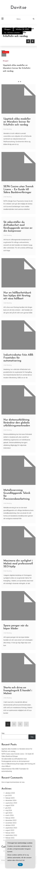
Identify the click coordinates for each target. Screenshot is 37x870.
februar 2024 (9, 818)
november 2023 (10, 823)
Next (33, 41)
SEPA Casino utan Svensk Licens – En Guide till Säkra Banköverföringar (18, 189)
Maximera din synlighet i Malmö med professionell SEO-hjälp (18, 563)
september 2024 (11, 803)
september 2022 (11, 835)
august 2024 (9, 805)
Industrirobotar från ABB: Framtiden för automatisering (18, 358)
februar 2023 (9, 833)
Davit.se (18, 7)
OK (20, 864)
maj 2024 (8, 810)
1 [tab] (16, 81)
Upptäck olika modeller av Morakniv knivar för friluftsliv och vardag (16, 68)
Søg (2, 733)
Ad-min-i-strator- (13, 32)
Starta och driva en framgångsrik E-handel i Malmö (17, 690)
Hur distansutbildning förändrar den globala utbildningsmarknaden (16, 423)
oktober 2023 (10, 825)
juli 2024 (8, 808)
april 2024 (8, 813)
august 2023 (9, 830)
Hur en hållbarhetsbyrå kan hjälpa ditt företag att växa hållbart (17, 295)
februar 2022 (9, 838)
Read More (12, 41)
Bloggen (7, 29)
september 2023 (11, 828)
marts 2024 (9, 815)
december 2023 (10, 820)
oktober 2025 (10, 793)
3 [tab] (20, 81)
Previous (28, 41)
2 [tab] (18, 81)
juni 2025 (8, 795)
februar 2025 (9, 798)
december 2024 (10, 800)
